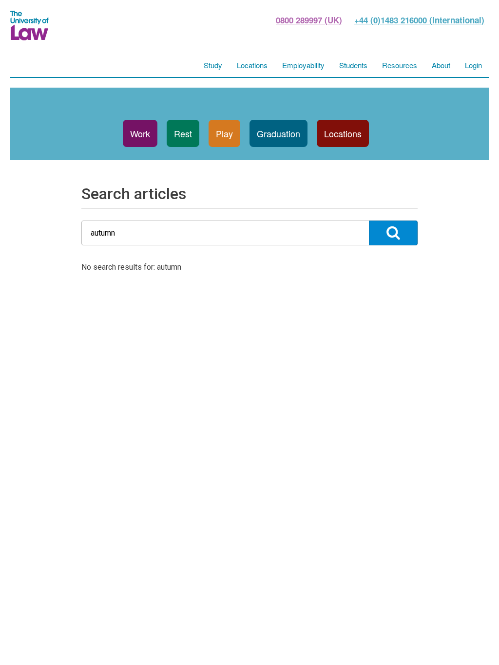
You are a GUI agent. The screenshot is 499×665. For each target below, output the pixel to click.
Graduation (278, 133)
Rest (183, 133)
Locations (343, 133)
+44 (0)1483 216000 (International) (419, 20)
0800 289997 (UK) (309, 20)
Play (224, 133)
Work (140, 133)
